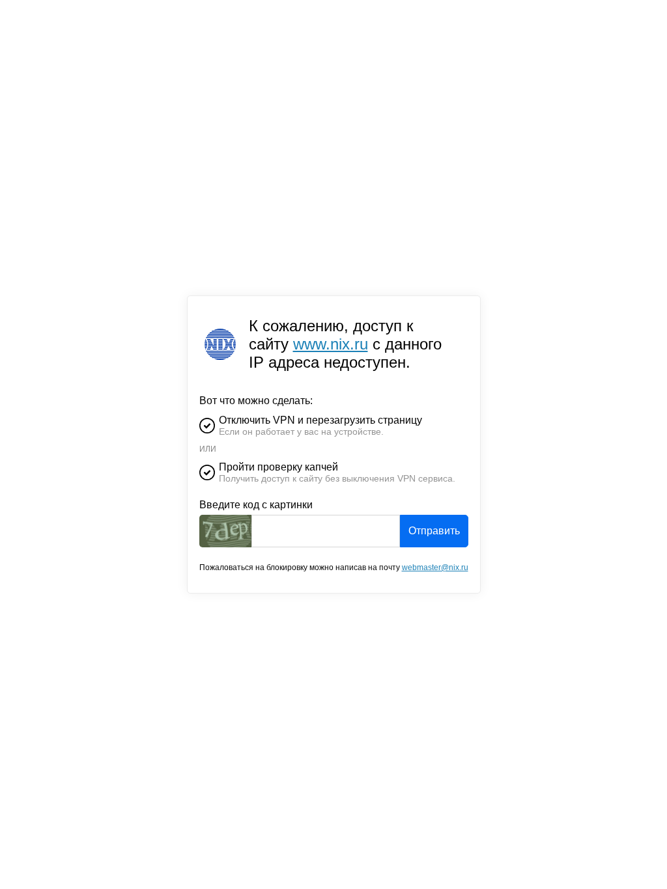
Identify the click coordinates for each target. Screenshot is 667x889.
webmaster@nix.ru (435, 567)
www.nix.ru (330, 344)
